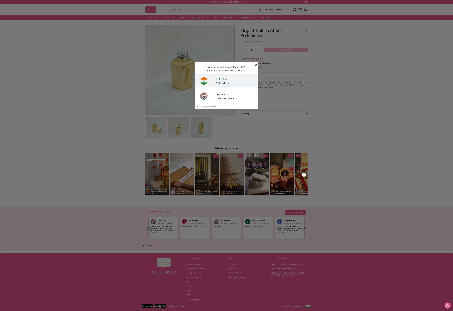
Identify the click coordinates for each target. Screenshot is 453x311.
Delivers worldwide (225, 98)
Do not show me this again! (208, 106)
